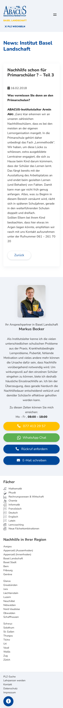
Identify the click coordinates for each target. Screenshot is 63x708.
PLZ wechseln (16, 26)
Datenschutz (10, 688)
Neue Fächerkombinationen (23, 528)
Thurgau (8, 635)
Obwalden (9, 613)
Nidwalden (9, 605)
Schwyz (7, 623)
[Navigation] (55, 15)
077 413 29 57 (34, 426)
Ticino (6, 639)
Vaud (6, 647)
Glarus (7, 581)
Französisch (15, 508)
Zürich (6, 659)
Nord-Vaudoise (11, 609)
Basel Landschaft (13, 558)
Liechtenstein (10, 593)
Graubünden (10, 585)
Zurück (19, 255)
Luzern (7, 597)
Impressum (9, 692)
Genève (7, 574)
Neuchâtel (9, 601)
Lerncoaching (16, 524)
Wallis (6, 651)
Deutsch (13, 512)
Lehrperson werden (14, 680)
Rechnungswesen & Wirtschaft (26, 496)
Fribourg (8, 570)
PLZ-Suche (9, 676)
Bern (6, 566)
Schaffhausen (11, 617)
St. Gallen (8, 631)
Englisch (11, 516)
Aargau (7, 546)
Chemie (12, 500)
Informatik (14, 504)
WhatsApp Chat (34, 437)
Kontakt (7, 684)
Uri (5, 643)
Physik (12, 492)
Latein (11, 520)
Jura (5, 589)
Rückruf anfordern (34, 449)
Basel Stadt (9, 562)
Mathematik (15, 488)
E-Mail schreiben (34, 460)
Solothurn (8, 627)
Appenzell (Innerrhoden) (17, 554)
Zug (5, 655)
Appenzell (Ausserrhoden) (18, 550)
